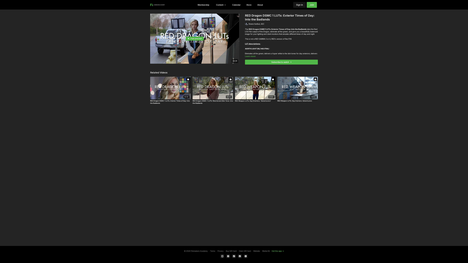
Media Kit (266, 251)
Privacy (221, 251)
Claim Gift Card (245, 251)
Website (256, 251)
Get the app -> (278, 251)
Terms (212, 251)
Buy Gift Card (231, 251)
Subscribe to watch (280, 62)
